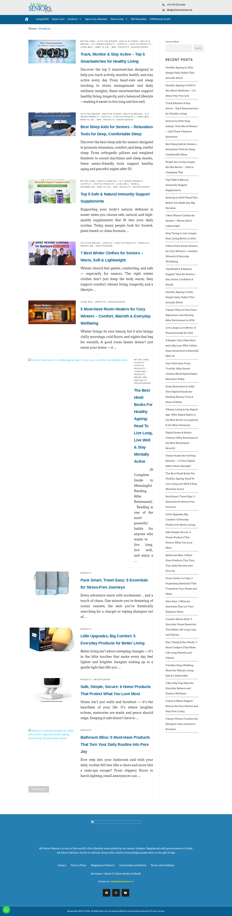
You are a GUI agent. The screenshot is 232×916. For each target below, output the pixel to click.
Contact (62, 865)
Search (198, 48)
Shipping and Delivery (103, 865)
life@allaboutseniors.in (122, 881)
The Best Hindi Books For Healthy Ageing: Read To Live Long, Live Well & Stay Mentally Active (143, 426)
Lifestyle (122, 44)
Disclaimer (97, 873)
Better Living (87, 41)
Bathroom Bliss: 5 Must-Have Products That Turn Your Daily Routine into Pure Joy (115, 744)
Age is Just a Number (96, 19)
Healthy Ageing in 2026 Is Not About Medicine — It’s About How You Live (181, 90)
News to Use (117, 19)
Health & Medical (133, 114)
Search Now (172, 41)
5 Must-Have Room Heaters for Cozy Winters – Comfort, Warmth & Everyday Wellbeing (115, 316)
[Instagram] (116, 893)
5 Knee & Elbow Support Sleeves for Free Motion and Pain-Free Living (182, 706)
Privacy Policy (78, 865)
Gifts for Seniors (107, 41)
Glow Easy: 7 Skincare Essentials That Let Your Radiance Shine (180, 606)
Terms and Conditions (162, 865)
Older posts (39, 789)
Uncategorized (139, 47)
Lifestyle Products (140, 44)
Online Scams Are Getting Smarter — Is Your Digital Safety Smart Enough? (181, 460)
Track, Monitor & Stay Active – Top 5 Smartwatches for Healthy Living (182, 108)
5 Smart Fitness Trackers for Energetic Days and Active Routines (182, 724)
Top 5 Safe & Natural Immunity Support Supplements (177, 185)
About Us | (110, 873)
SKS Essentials (139, 19)
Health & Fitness (128, 41)
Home (32, 28)
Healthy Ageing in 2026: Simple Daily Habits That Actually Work (180, 72)
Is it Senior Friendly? (103, 44)
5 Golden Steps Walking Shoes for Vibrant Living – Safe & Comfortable (180, 670)
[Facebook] (106, 893)
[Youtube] (125, 893)
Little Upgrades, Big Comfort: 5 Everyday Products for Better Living (180, 519)
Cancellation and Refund (132, 865)
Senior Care (58, 19)
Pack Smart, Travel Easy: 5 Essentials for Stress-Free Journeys (180, 501)
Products (72, 19)
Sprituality (140, 380)
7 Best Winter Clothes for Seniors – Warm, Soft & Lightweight (180, 220)
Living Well (42, 19)
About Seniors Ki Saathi (128, 873)
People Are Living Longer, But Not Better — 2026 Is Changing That (180, 167)
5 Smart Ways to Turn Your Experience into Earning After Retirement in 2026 (181, 315)
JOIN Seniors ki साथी (160, 19)
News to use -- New (105, 47)
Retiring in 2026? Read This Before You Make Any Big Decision (181, 203)
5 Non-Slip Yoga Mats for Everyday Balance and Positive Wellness (180, 688)
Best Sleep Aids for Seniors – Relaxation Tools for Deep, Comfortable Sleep (182, 149)
